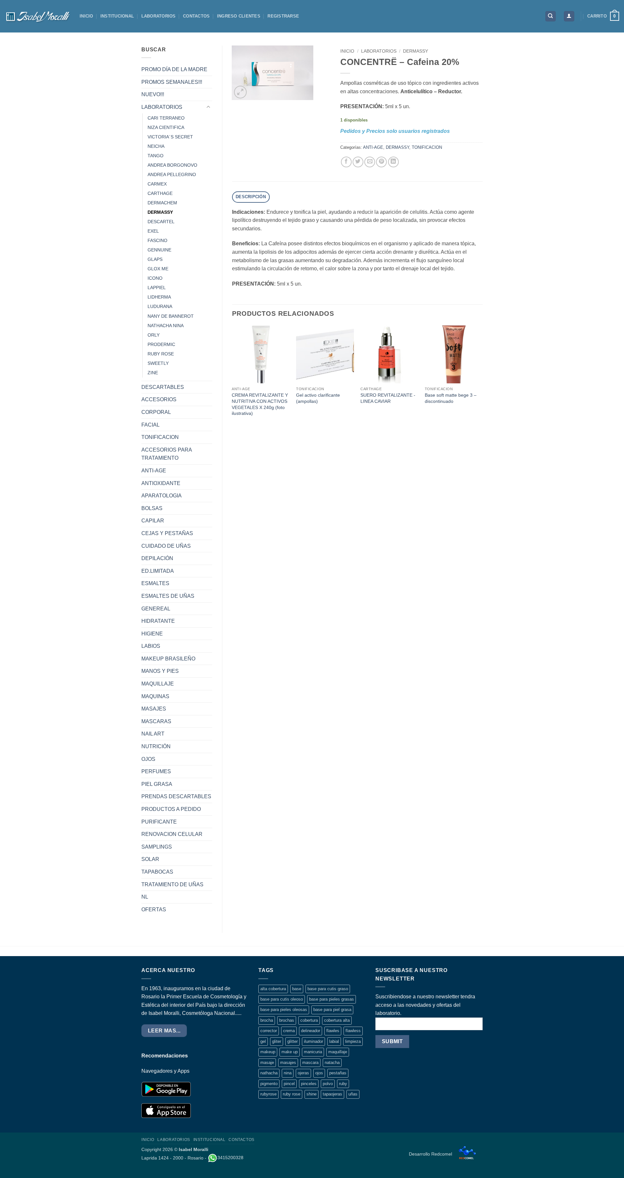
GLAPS (155, 259)
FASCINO (157, 240)
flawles (332, 1030)
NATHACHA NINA (166, 325)
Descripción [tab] (251, 196)
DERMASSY (160, 212)
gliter (276, 1041)
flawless (353, 1030)
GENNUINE (159, 249)
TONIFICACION (160, 437)
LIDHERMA (159, 297)
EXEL (153, 231)
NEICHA (156, 146)
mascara (310, 1062)
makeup (267, 1051)
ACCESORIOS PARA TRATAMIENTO (166, 454)
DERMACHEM (162, 202)
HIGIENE (152, 633)
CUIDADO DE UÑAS (166, 546)
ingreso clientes (238, 16)
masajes (288, 1062)
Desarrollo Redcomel (431, 1154)
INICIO (86, 16)
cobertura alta (337, 1020)
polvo (328, 1083)
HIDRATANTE (158, 621)
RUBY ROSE (161, 353)
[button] (569, 16)
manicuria (313, 1051)
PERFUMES (156, 771)
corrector (268, 1030)
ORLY (154, 335)
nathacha (269, 1072)
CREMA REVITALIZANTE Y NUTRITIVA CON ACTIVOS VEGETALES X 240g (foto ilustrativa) (260, 404)
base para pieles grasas (331, 999)
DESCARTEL (161, 221)
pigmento (269, 1083)
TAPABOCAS (157, 872)
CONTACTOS (196, 16)
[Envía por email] (369, 162)
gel (263, 1041)
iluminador (313, 1041)
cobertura (309, 1020)
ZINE (153, 372)
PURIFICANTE (159, 822)
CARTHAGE (160, 193)
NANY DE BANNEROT (171, 316)
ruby (343, 1083)
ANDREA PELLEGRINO (172, 174)
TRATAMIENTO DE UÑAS (172, 884)
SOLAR (150, 859)
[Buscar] (550, 16)
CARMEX (157, 183)
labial (334, 1041)
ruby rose (291, 1094)
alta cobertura (273, 988)
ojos (319, 1072)
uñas (353, 1094)
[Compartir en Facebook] (346, 162)
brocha (266, 1020)
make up (289, 1051)
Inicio (347, 51)
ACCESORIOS (158, 399)
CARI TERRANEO (166, 118)
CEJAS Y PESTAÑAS (167, 533)
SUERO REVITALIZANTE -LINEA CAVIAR (387, 398)
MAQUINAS (155, 696)
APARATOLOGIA (161, 495)
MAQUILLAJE (157, 683)
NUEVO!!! (152, 94)
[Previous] (232, 377)
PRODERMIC (161, 344)
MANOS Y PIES (160, 671)
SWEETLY (158, 363)
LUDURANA (160, 306)
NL (144, 897)
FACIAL (150, 425)
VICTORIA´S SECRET (170, 136)
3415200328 (230, 1157)
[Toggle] (208, 107)
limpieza (353, 1041)
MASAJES (153, 708)
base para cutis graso (327, 988)
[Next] (482, 377)
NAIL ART (152, 733)
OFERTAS (153, 909)
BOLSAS (151, 508)
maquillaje (337, 1051)
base (296, 988)
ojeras (303, 1072)
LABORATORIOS (158, 16)
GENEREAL (155, 608)
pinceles (309, 1083)
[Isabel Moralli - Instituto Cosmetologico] (37, 16)
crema (289, 1030)
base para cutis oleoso (281, 999)
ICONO (155, 278)
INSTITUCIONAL (117, 16)
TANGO (155, 155)
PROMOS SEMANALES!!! (171, 82)
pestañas (337, 1072)
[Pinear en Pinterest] (381, 162)
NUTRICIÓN (156, 746)
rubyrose (268, 1094)
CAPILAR (152, 520)
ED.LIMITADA (157, 571)
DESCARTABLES (162, 387)
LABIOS (150, 646)
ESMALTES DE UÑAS (167, 596)
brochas (286, 1020)
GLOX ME (158, 268)
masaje (267, 1062)
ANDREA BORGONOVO (172, 165)
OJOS (148, 759)
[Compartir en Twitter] (358, 162)
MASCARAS (156, 721)
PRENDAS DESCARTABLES (176, 796)
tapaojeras (332, 1094)
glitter (292, 1041)
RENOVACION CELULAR (171, 834)
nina (288, 1072)
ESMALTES (155, 583)
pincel (289, 1083)
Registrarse (283, 16)
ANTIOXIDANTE (160, 483)
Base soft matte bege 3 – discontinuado (450, 398)
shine (311, 1094)
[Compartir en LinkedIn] (393, 162)
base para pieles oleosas (283, 1009)
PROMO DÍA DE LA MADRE (174, 69)
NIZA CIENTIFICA (166, 127)
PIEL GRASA (156, 784)
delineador (310, 1030)
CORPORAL (156, 412)
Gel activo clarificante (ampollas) (318, 398)
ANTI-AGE (153, 470)
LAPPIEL (157, 287)
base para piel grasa (332, 1009)
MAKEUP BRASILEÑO (168, 658)
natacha (332, 1062)
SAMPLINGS (156, 847)
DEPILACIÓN (157, 558)
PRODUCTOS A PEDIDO (171, 809)
